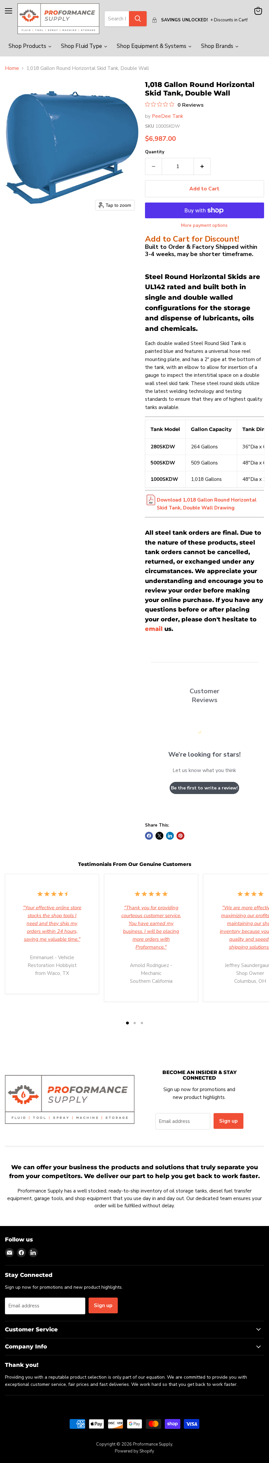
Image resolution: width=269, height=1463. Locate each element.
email (154, 629)
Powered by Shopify (134, 1451)
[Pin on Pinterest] (180, 836)
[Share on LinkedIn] (170, 836)
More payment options (204, 225)
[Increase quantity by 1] (202, 166)
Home (12, 68)
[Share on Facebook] (149, 836)
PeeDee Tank (167, 116)
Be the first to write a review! (204, 788)
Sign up (228, 1121)
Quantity (154, 152)
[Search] (138, 18)
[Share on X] (159, 836)
